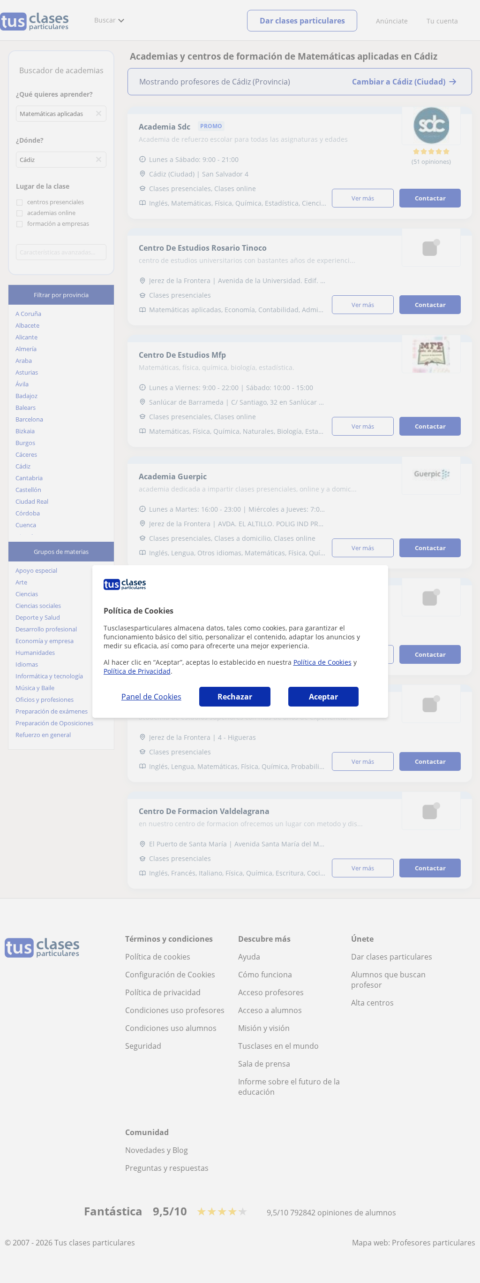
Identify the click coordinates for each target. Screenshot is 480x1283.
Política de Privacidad (137, 671)
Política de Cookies (322, 662)
